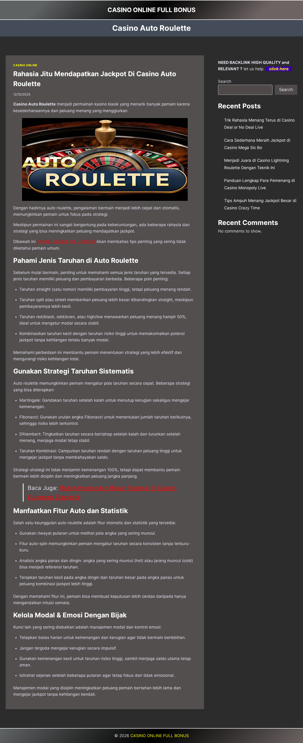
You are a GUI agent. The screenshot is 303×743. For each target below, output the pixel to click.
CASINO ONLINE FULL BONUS (159, 735)
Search (224, 81)
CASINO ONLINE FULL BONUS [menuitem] (66, 241)
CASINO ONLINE (25, 65)
